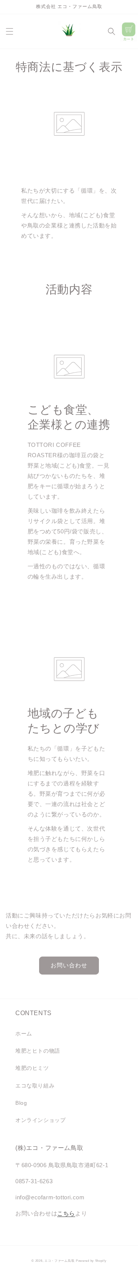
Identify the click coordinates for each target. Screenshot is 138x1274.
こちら (66, 1213)
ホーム (23, 1033)
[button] (9, 31)
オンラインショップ (40, 1120)
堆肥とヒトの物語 (37, 1051)
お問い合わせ (69, 965)
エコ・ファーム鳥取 (59, 1261)
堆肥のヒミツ (32, 1068)
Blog (21, 1103)
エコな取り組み (34, 1086)
